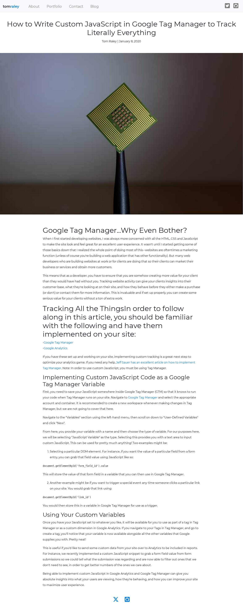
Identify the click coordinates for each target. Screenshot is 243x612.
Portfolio (54, 6)
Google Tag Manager (58, 342)
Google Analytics (55, 348)
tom (11, 6)
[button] (34, 6)
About (33, 6)
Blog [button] (94, 6)
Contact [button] (76, 6)
